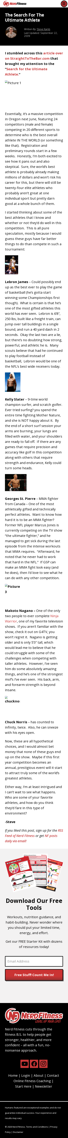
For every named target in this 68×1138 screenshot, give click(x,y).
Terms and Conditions (37, 1126)
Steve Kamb (43, 29)
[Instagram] (43, 1064)
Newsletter (43, 1086)
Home (13, 1075)
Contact (53, 1075)
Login (25, 1075)
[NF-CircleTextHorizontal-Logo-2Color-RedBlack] (14, 4)
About (38, 1075)
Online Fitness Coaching (32, 1081)
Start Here (23, 1086)
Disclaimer (18, 1132)
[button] (64, 3)
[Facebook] (34, 1064)
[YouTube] (24, 1064)
